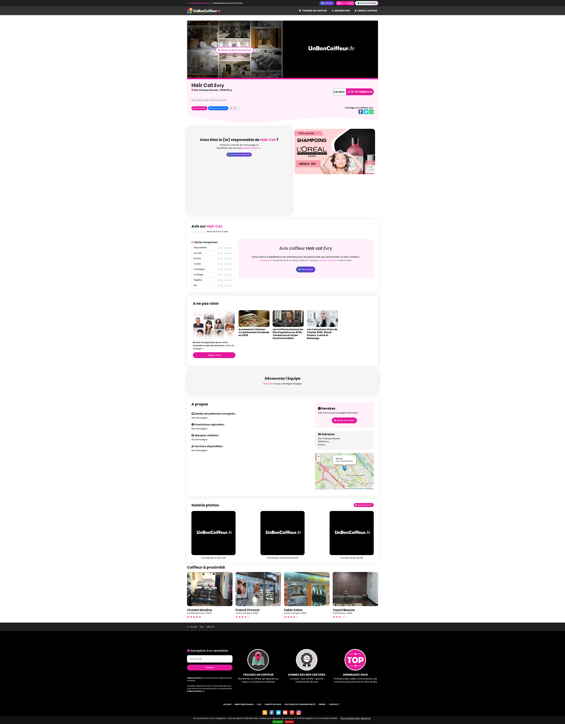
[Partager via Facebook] (360, 111)
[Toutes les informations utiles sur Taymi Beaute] (355, 588)
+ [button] (318, 456)
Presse (322, 704)
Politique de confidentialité (300, 704)
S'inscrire (210, 667)
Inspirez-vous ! (214, 355)
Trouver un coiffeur (314, 10)
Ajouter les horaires (345, 420)
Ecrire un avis (200, 108)
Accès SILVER (368, 3)
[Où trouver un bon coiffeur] (204, 10)
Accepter (277, 721)
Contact (334, 704)
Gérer (234, 108)
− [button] (318, 460)
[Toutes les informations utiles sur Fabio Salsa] (307, 588)
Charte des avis (273, 704)
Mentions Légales (244, 704)
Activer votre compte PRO (240, 154)
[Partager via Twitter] (366, 111)
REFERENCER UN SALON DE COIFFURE (228, 3)
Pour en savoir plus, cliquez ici (355, 718)
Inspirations (342, 10)
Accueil (227, 704)
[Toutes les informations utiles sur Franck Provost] (258, 588)
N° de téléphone (361, 91)
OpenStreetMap (358, 488)
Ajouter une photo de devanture (235, 50)
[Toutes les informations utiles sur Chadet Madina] (209, 588)
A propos (339, 91)
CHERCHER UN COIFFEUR (200, 3)
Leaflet (347, 488)
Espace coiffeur (367, 10)
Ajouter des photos (364, 505)
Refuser (289, 721)
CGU (259, 704)
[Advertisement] (334, 194)
